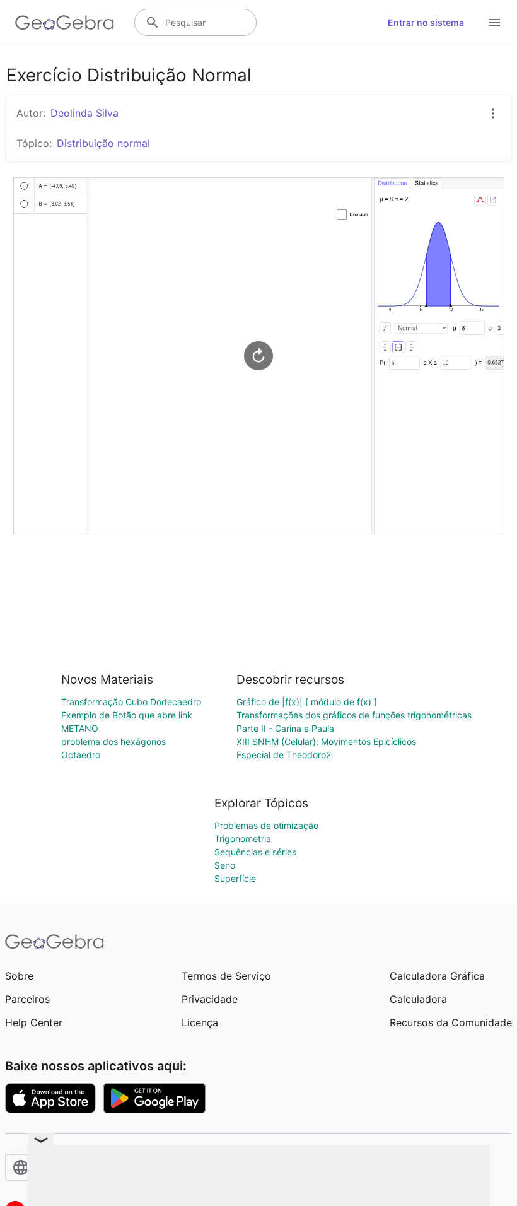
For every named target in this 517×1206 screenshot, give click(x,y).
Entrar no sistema (426, 22)
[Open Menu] (494, 22)
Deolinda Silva (84, 113)
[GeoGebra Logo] (64, 22)
